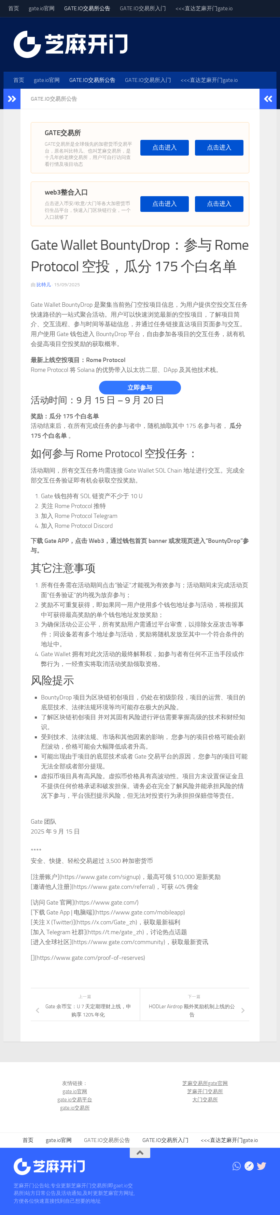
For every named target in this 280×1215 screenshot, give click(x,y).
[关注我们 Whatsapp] (237, 1166)
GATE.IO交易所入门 (143, 8)
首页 (13, 8)
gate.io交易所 (75, 1108)
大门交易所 (205, 1100)
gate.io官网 (42, 8)
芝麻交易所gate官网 (205, 1083)
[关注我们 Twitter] (261, 1166)
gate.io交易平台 (74, 1100)
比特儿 (44, 285)
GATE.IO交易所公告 (87, 8)
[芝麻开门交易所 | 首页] (70, 44)
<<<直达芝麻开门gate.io (204, 8)
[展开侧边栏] (11, 99)
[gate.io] (249, 1166)
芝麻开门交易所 (205, 1091)
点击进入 (164, 147)
